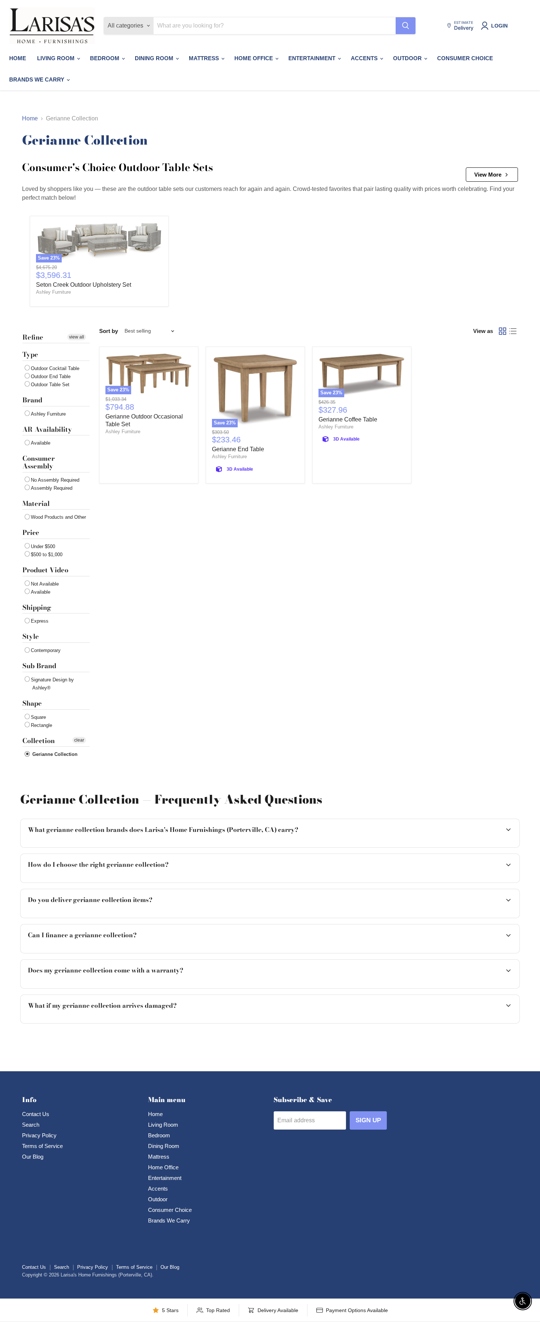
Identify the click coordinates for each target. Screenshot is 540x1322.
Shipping (36, 607)
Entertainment (312, 58)
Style (30, 636)
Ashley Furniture (53, 292)
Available (40, 443)
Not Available (45, 584)
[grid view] (502, 331)
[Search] (405, 25)
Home (17, 58)
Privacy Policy (39, 1135)
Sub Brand (39, 666)
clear (79, 740)
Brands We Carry (37, 79)
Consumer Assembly (38, 462)
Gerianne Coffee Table (347, 419)
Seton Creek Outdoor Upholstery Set (83, 285)
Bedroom (105, 58)
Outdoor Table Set (50, 384)
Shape (32, 703)
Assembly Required (51, 488)
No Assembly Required (55, 480)
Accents (365, 58)
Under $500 (43, 546)
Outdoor (408, 58)
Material (36, 503)
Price (30, 532)
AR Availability (47, 429)
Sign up (368, 1120)
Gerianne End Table (238, 449)
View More (487, 174)
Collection (38, 741)
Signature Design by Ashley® (52, 684)
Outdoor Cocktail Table (55, 368)
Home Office (254, 58)
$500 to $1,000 (46, 554)
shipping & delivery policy (450, 917)
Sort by (108, 331)
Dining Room (155, 58)
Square (38, 717)
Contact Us (35, 1114)
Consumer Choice (465, 58)
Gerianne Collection (54, 754)
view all (76, 337)
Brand (32, 400)
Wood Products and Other (58, 517)
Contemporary (46, 650)
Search (30, 1125)
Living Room (56, 58)
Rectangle (41, 725)
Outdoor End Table (51, 376)
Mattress (204, 58)
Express (39, 621)
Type (30, 354)
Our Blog (32, 1156)
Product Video (45, 570)
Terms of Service (42, 1146)
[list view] (513, 331)
